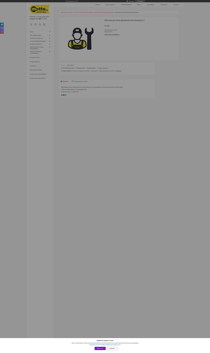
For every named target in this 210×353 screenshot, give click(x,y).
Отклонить (112, 348)
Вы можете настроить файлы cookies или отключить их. (104, 344)
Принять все (100, 348)
